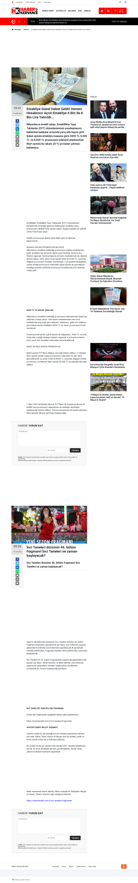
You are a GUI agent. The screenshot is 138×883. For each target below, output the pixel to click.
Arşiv (39, 2)
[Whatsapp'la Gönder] (17, 133)
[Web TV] (120, 2)
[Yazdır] (17, 141)
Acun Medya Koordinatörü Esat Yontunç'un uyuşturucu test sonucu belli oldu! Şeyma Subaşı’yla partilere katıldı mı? (67, 21)
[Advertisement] (69, 49)
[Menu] (102, 11)
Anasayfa (55, 866)
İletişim (71, 866)
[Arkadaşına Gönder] (17, 137)
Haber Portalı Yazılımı (22, 880)
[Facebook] (17, 121)
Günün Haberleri (30, 2)
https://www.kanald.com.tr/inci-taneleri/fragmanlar (49, 800)
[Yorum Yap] (17, 145)
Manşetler (19, 2)
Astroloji (61, 11)
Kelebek (72, 11)
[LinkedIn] (17, 129)
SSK (80, 11)
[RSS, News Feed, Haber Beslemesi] (124, 866)
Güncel (87, 11)
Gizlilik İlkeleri (81, 866)
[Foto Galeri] (125, 2)
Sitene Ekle (47, 2)
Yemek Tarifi (48, 11)
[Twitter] (17, 125)
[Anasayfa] (12, 2)
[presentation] (19, 21)
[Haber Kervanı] (24, 11)
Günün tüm (119, 21)
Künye (64, 866)
